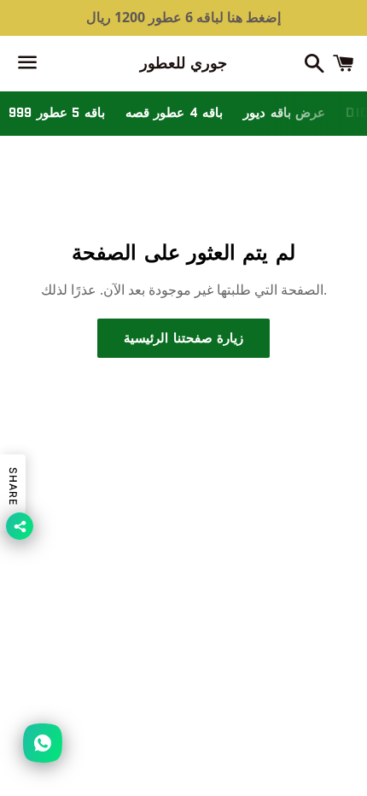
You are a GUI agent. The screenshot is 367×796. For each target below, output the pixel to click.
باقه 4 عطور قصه (174, 112)
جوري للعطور (184, 63)
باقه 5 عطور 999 (57, 112)
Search (183, 523)
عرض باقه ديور (284, 112)
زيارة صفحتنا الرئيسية (183, 338)
